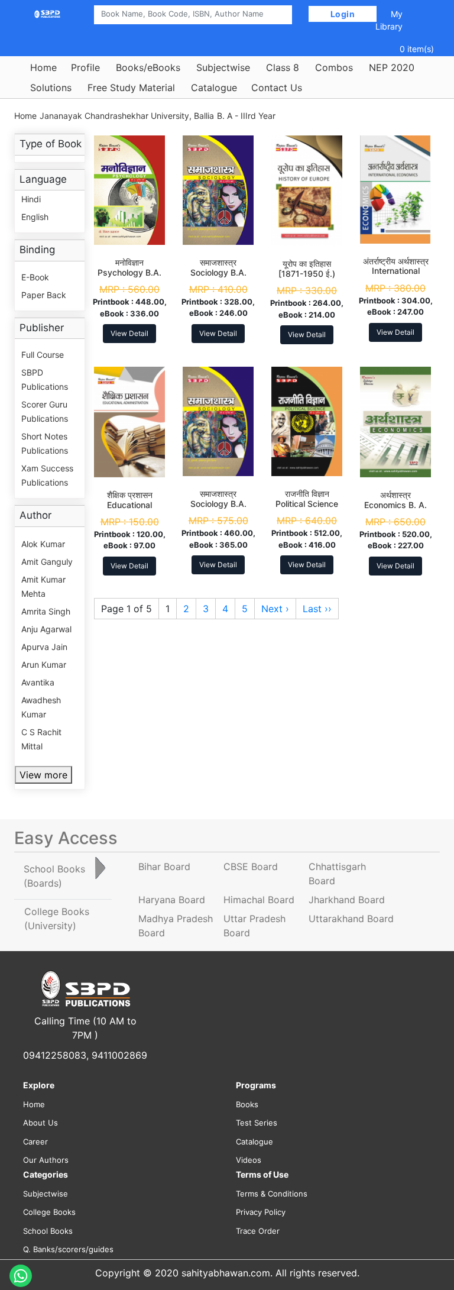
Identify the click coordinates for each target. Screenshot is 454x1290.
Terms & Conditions (271, 1193)
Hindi (31, 199)
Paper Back (43, 295)
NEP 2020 (391, 67)
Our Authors (46, 1160)
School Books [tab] (54, 876)
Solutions (51, 87)
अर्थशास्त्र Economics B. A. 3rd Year (395, 505)
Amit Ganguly (47, 562)
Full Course (42, 355)
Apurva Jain (44, 647)
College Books (49, 1212)
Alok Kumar (43, 544)
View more (43, 775)
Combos (334, 67)
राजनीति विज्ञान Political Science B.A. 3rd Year (306, 504)
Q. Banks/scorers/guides (68, 1249)
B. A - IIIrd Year (246, 116)
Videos (248, 1160)
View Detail (129, 333)
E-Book (35, 277)
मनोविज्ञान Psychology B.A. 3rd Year (129, 272)
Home (43, 67)
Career (35, 1141)
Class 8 (282, 67)
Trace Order (258, 1231)
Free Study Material (131, 87)
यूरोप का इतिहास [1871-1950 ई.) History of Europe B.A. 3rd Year (306, 278)
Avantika (37, 682)
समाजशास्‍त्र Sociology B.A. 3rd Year (218, 504)
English (34, 217)
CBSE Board (250, 866)
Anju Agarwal (46, 629)
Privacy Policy (261, 1212)
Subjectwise (223, 67)
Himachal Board (258, 900)
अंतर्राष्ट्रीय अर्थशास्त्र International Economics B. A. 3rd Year (396, 276)
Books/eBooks (148, 67)
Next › (275, 609)
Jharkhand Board (347, 900)
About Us (40, 1122)
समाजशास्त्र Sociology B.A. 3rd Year (218, 272)
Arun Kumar (43, 664)
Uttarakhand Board (351, 918)
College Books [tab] (56, 919)
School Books (48, 1231)
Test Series (256, 1122)
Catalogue (214, 87)
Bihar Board (164, 866)
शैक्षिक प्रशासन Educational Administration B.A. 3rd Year (130, 509)
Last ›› (317, 609)
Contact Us (276, 87)
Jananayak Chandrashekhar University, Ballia (127, 116)
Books (247, 1104)
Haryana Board (171, 900)
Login (342, 14)
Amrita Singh (45, 611)
